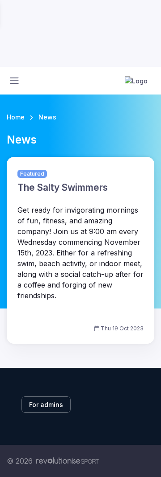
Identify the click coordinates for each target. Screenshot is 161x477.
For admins (46, 404)
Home (16, 117)
